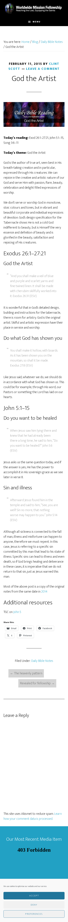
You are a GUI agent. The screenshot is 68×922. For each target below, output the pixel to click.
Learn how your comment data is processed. (32, 816)
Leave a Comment (43, 69)
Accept (34, 896)
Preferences (34, 914)
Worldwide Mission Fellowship (34, 8)
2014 (44, 591)
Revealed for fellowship (37, 683)
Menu (36, 22)
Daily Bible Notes (42, 661)
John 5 (17, 612)
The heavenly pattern (26, 673)
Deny (34, 905)
